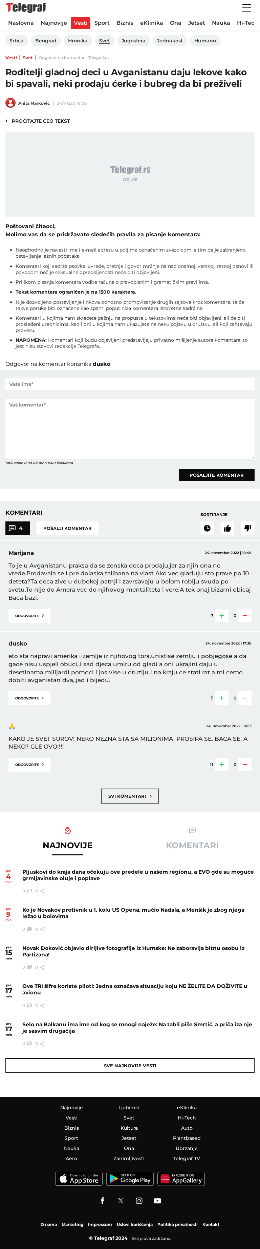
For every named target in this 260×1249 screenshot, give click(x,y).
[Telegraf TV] (157, 1201)
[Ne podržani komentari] (248, 528)
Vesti (11, 57)
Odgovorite (29, 615)
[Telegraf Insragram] (139, 1201)
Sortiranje (214, 514)
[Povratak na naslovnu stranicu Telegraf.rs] (25, 8)
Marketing (72, 1224)
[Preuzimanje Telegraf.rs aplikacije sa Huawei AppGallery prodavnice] (181, 1179)
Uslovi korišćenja (135, 1224)
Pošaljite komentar (217, 475)
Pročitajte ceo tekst (37, 120)
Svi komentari (130, 796)
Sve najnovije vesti (130, 1065)
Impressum (100, 1224)
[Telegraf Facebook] (102, 1201)
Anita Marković (34, 103)
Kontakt (210, 1224)
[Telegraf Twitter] (121, 1201)
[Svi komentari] (207, 528)
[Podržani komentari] (227, 528)
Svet (28, 57)
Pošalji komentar (67, 528)
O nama (49, 1224)
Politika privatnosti (177, 1224)
